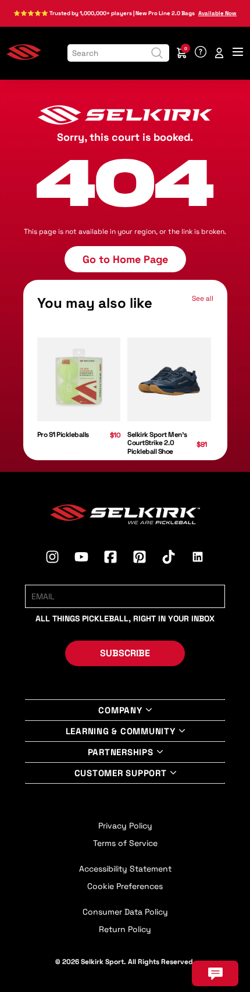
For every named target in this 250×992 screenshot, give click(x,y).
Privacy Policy (125, 825)
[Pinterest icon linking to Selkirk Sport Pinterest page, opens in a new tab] (139, 558)
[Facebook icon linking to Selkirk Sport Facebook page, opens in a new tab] (110, 558)
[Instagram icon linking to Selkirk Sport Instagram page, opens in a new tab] (52, 558)
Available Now (217, 13)
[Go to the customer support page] (200, 53)
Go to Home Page (125, 259)
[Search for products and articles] (157, 53)
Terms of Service (125, 843)
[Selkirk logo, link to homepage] (23, 57)
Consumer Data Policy (125, 911)
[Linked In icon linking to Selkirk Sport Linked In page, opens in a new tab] (197, 558)
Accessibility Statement (125, 868)
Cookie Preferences (125, 886)
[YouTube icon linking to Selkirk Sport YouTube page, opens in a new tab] (81, 558)
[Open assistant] (215, 973)
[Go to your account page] (219, 53)
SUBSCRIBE (125, 653)
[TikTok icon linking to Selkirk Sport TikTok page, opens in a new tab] (168, 558)
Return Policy (125, 929)
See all (202, 298)
